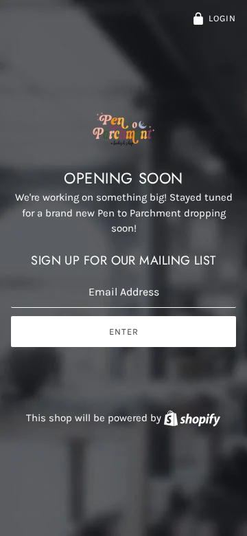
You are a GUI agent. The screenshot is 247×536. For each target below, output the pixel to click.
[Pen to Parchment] (124, 143)
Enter (124, 331)
